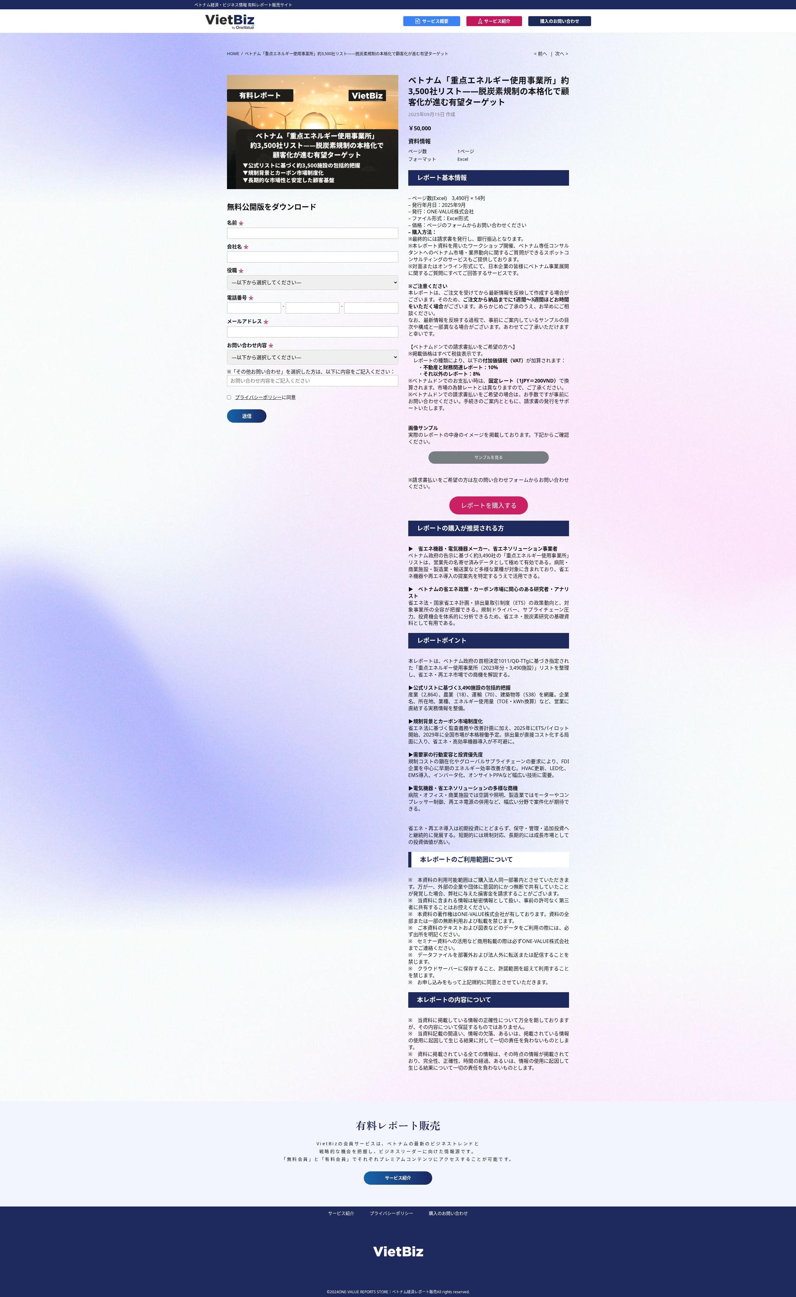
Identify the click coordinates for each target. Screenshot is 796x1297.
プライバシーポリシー (258, 397)
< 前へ (540, 53)
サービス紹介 (497, 21)
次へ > (561, 53)
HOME (233, 53)
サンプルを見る (488, 457)
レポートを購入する (489, 505)
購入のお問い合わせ (559, 21)
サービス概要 (435, 21)
